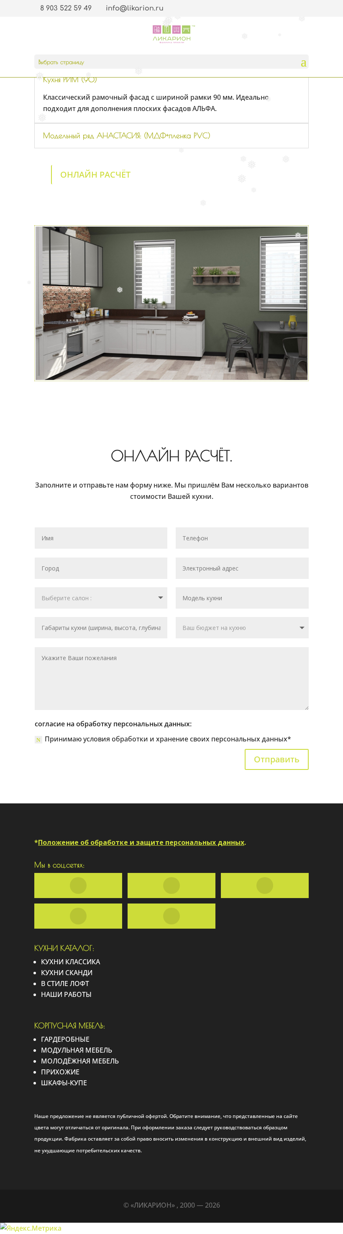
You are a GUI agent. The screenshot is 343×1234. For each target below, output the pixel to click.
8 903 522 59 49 (66, 8)
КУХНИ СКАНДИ (66, 972)
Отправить (276, 759)
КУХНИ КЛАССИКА (70, 961)
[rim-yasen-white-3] (171, 380)
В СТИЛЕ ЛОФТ (65, 983)
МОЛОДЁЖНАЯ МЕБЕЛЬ (80, 1061)
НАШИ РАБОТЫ (66, 994)
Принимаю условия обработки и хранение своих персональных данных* (168, 738)
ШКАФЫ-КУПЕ (64, 1082)
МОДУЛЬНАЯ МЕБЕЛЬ (76, 1050)
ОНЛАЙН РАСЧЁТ (95, 174)
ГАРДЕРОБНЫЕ (65, 1039)
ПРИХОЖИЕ (60, 1072)
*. (140, 842)
